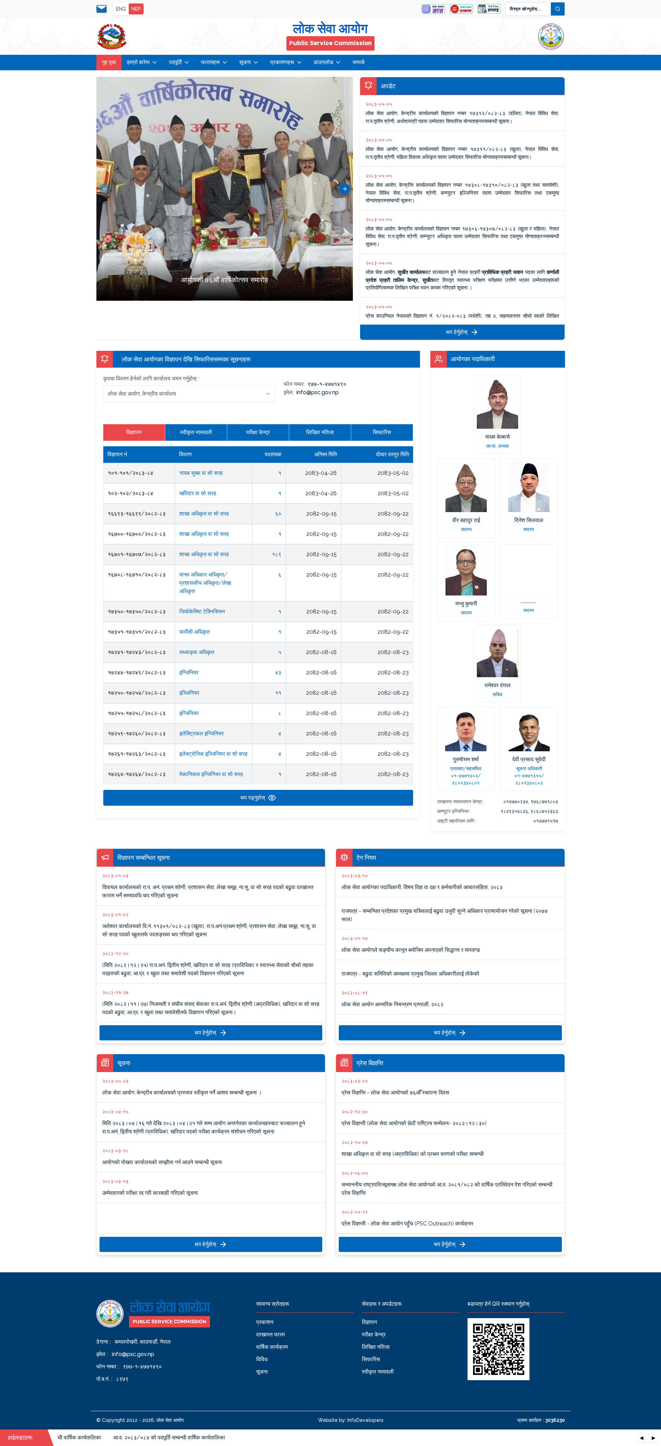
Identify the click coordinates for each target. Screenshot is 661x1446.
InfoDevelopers (365, 1420)
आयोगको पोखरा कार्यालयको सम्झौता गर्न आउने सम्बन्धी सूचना (162, 1156)
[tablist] (258, 432)
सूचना (245, 62)
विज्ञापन (369, 1322)
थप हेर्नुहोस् (457, 332)
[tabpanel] (258, 626)
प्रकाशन (264, 1322)
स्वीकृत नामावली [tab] (196, 432)
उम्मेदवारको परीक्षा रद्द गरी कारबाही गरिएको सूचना (150, 1187)
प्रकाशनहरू (282, 62)
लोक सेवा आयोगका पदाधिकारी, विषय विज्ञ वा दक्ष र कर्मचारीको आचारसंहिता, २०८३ (422, 881)
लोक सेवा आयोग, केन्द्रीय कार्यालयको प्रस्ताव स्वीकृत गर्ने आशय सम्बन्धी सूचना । (182, 1087)
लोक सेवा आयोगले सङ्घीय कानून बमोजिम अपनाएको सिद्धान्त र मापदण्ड (411, 944)
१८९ (276, 554)
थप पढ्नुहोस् (252, 797)
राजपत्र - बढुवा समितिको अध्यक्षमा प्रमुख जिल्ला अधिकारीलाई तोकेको (410, 973)
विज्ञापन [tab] (133, 432)
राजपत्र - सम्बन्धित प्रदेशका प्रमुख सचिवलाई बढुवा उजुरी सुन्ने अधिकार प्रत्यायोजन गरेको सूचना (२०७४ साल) (445, 915)
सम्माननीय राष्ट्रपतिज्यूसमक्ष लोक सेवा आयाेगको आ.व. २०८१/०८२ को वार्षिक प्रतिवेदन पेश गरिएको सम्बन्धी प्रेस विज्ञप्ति (447, 1183)
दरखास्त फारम (270, 1334)
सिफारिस (371, 1359)
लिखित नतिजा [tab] (320, 432)
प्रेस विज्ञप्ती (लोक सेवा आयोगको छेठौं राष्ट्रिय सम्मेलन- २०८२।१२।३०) (414, 1118)
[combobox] (189, 394)
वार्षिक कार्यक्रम (272, 1347)
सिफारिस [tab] (382, 432)
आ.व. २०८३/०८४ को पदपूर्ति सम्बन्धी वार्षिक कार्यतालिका (154, 1437)
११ (278, 693)
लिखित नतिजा (376, 1347)
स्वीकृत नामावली (378, 1371)
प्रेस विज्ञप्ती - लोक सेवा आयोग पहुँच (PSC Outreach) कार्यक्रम (407, 1218)
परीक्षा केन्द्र (374, 1334)
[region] (224, 189)
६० (278, 513)
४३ (278, 672)
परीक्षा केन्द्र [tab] (258, 432)
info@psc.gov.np (133, 1354)
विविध (261, 1359)
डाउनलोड (323, 62)
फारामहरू (210, 62)
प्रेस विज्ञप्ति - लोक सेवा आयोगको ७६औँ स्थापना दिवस (395, 1087)
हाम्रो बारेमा (138, 62)
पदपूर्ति (175, 62)
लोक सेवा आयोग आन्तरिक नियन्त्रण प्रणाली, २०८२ (392, 999)
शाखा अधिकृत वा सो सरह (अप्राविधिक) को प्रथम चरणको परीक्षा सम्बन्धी (413, 1148)
